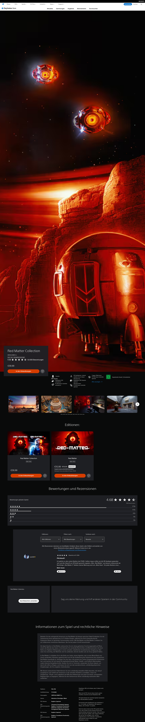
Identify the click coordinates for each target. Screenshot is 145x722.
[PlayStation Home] (3, 4)
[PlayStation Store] (9, 8)
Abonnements (81, 8)
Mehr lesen (61, 568)
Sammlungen (60, 8)
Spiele (23, 4)
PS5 (16, 4)
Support (60, 4)
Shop (8, 4)
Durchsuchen (93, 8)
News (51, 4)
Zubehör (42, 4)
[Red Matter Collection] (23, 404)
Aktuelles (50, 8)
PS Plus (32, 4)
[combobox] (50, 539)
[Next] (137, 404)
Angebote (71, 8)
